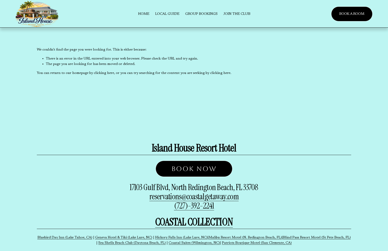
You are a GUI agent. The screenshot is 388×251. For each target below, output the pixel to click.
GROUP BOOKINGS (201, 14)
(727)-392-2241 (194, 205)
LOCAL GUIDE (167, 14)
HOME (143, 14)
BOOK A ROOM (351, 14)
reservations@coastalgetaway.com (194, 196)
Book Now (194, 169)
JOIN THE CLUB (236, 14)
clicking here (104, 73)
